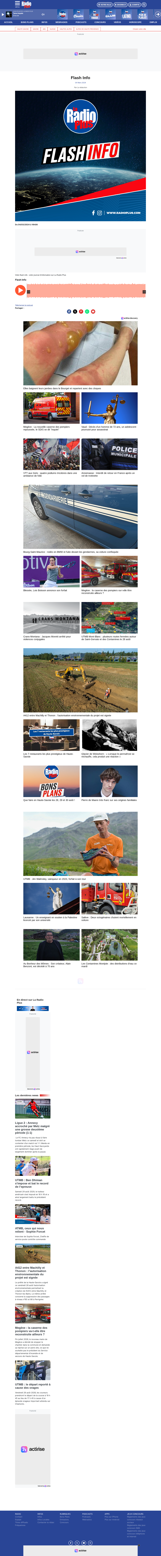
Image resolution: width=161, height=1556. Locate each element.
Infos (44, 22)
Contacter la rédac (45, 1522)
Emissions (64, 1519)
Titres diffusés (21, 1522)
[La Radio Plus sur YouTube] (83, 1543)
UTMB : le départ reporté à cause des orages (32, 1386)
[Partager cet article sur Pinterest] (80, 313)
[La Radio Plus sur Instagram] (90, 1543)
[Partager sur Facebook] (68, 313)
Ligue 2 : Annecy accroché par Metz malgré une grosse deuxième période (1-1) (32, 1127)
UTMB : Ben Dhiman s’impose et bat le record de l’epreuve (31, 1183)
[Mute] (43, 14)
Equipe (18, 1519)
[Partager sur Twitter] (74, 313)
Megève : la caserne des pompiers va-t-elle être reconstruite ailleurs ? (31, 1331)
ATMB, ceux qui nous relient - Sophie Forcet (30, 1230)
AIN (44, 29)
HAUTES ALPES (66, 29)
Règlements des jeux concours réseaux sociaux (136, 1520)
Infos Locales (43, 1519)
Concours (100, 22)
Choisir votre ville (139, 29)
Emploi (153, 22)
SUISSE (53, 29)
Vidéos (117, 22)
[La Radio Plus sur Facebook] (70, 1543)
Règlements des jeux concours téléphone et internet (136, 1534)
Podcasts (81, 22)
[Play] (3, 14)
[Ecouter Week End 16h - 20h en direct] (33, 1008)
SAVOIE (36, 29)
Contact (18, 1517)
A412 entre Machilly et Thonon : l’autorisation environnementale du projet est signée (30, 1272)
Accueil (8, 22)
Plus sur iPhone (111, 1517)
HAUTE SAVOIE (23, 29)
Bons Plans (27, 22)
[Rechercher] (144, 4)
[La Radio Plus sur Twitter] (77, 1543)
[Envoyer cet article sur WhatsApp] (86, 313)
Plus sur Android (112, 1519)
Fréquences (20, 1525)
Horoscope (135, 22)
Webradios (61, 22)
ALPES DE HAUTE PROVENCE (87, 29)
